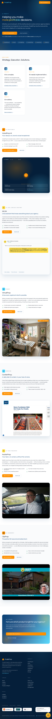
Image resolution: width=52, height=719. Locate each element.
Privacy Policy (31, 682)
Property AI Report (6, 685)
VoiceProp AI (7, 42)
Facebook (4, 697)
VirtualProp (21, 42)
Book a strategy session (10, 33)
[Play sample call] (26, 175)
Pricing (29, 671)
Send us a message (12, 637)
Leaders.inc (30, 685)
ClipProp (47, 42)
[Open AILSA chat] (48, 715)
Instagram (4, 696)
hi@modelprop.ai (5, 673)
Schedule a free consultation (11, 85)
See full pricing (45, 36)
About (3, 680)
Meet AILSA (7, 231)
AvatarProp (38, 42)
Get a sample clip (8, 557)
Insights (3, 682)
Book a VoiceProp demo (10, 150)
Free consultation (44, 2)
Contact (4, 684)
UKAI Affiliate (30, 684)
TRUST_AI (30, 680)
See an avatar (7, 475)
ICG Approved (31, 687)
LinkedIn (4, 694)
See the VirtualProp (9, 311)
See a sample (7, 393)
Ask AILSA (22, 150)
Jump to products (23, 33)
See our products (8, 112)
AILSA (14, 42)
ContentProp (30, 42)
